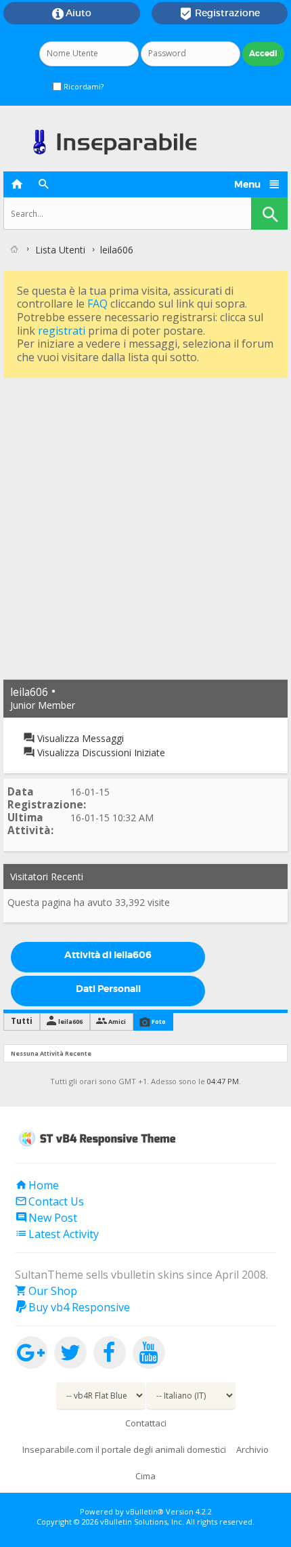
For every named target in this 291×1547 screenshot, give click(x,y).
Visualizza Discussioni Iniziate (100, 752)
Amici (117, 1021)
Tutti (21, 1021)
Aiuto (71, 13)
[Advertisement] (145, 527)
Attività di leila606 (108, 955)
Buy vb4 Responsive (72, 1307)
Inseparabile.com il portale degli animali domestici (124, 1449)
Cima (145, 1476)
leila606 (70, 1021)
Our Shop (46, 1290)
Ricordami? (83, 86)
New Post (46, 1217)
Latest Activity (57, 1233)
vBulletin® (145, 1511)
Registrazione (219, 13)
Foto (159, 1021)
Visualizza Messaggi (79, 738)
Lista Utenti (60, 249)
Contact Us (49, 1201)
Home (37, 1185)
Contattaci (145, 1423)
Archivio (252, 1449)
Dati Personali (108, 989)
